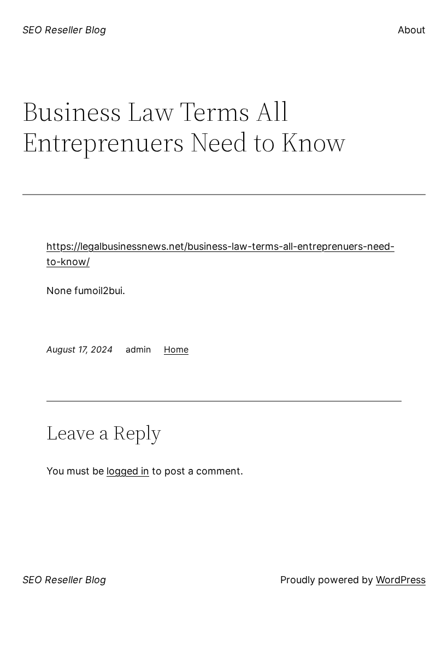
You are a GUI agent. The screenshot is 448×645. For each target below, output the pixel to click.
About (412, 30)
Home (176, 349)
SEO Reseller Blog (64, 30)
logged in (128, 471)
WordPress (401, 579)
